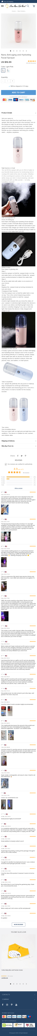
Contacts (6, 994)
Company (5, 999)
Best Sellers (21, 11)
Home (14, 11)
